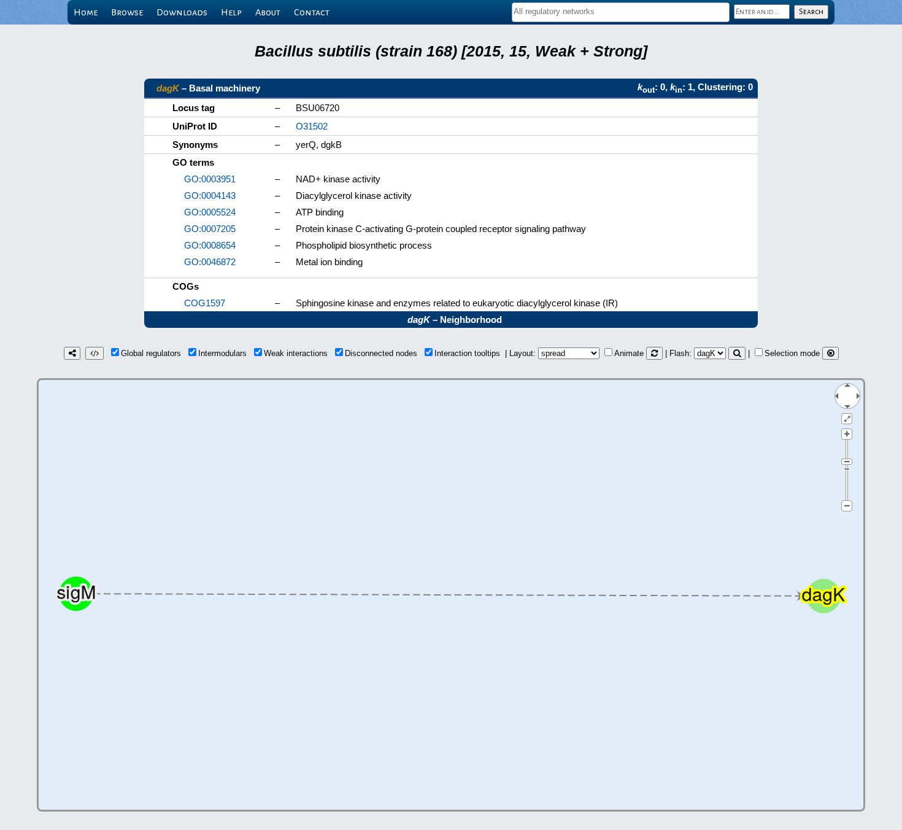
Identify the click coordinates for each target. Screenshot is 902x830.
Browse (127, 12)
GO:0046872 (210, 262)
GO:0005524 (210, 212)
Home (86, 12)
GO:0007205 (210, 228)
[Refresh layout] (654, 353)
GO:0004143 (210, 195)
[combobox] (621, 12)
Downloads (181, 12)
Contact (312, 12)
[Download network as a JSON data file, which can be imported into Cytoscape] (94, 353)
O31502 (312, 126)
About (267, 12)
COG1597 (204, 303)
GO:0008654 (210, 245)
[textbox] (620, 11)
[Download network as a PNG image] (72, 353)
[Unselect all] (830, 353)
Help (231, 12)
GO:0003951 (210, 179)
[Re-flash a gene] (737, 353)
